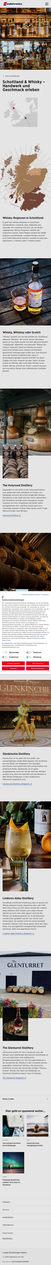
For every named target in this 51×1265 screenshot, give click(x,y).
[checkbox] (28, 652)
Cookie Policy (6, 640)
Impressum (45, 594)
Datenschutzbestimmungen (31, 594)
